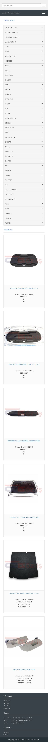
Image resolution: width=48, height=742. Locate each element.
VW (6, 185)
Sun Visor (6, 703)
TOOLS (8, 218)
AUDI (7, 47)
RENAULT (9, 156)
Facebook (6, 732)
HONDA (8, 94)
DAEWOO (9, 75)
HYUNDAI (9, 99)
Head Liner (6, 708)
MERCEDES (9, 128)
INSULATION (10, 199)
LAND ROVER (10, 118)
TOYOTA (8, 180)
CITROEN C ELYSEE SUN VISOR (24, 670)
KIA (6, 109)
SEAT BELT (9, 194)
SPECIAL (8, 213)
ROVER (8, 161)
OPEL (7, 147)
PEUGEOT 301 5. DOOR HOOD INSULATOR (24, 517)
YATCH (7, 223)
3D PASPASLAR (11, 28)
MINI (7, 132)
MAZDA (8, 123)
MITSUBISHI (10, 137)
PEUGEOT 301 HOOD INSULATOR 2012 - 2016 (24, 365)
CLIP (7, 204)
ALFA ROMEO (10, 42)
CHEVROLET (10, 56)
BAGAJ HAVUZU (11, 32)
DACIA (7, 70)
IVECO (7, 104)
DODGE (8, 80)
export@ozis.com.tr (18, 723)
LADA (7, 113)
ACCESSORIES (10, 190)
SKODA (8, 170)
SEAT (7, 166)
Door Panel (6, 701)
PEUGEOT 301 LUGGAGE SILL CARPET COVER (24, 441)
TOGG (7, 175)
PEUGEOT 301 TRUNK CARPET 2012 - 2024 (24, 593)
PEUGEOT (9, 151)
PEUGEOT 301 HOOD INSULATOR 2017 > (24, 288)
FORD (7, 90)
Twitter (5, 735)
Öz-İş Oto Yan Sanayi (11, 13)
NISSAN (8, 142)
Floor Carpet (7, 706)
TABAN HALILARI (12, 37)
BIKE (7, 209)
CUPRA (8, 66)
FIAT (7, 85)
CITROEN (8, 61)
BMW (7, 51)
